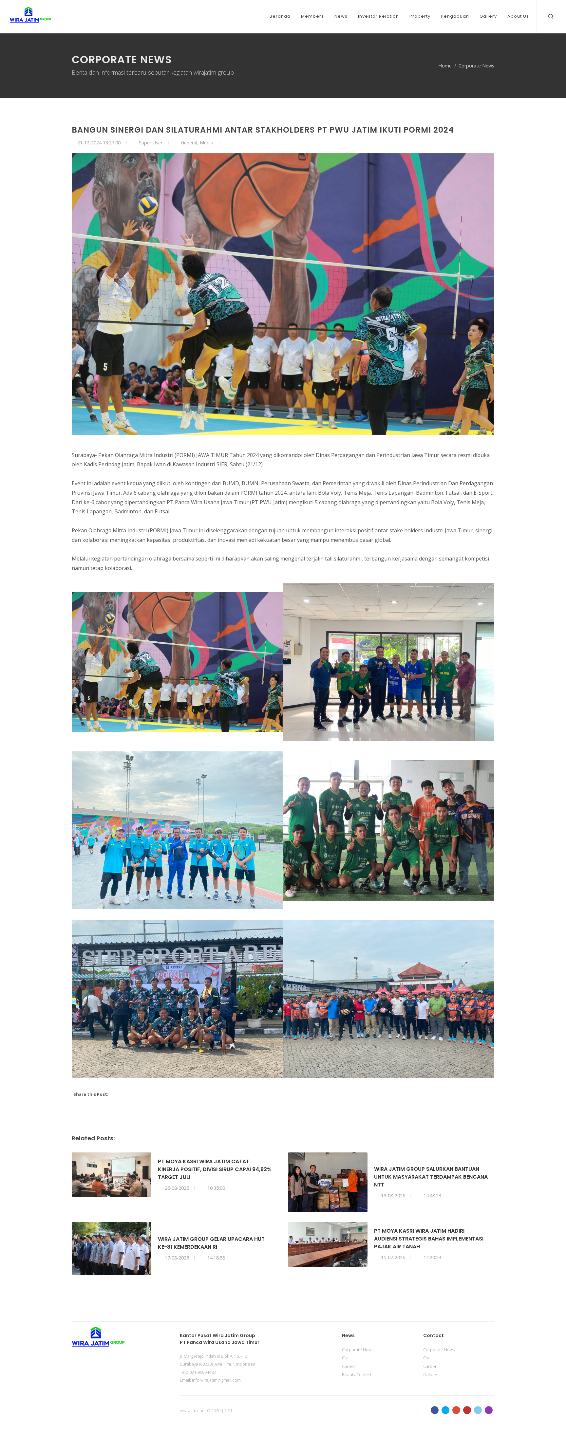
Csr (345, 1358)
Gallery (430, 1374)
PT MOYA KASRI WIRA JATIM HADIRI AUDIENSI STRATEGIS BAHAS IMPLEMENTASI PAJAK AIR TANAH (428, 1238)
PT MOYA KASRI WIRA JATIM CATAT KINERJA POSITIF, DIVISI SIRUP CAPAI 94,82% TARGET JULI (215, 1169)
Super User (150, 142)
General (189, 142)
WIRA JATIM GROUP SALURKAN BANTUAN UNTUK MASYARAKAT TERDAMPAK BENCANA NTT (431, 1176)
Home (445, 66)
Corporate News (476, 66)
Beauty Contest (356, 1374)
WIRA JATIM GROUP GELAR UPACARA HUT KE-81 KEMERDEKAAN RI (211, 1243)
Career (348, 1366)
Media (206, 142)
